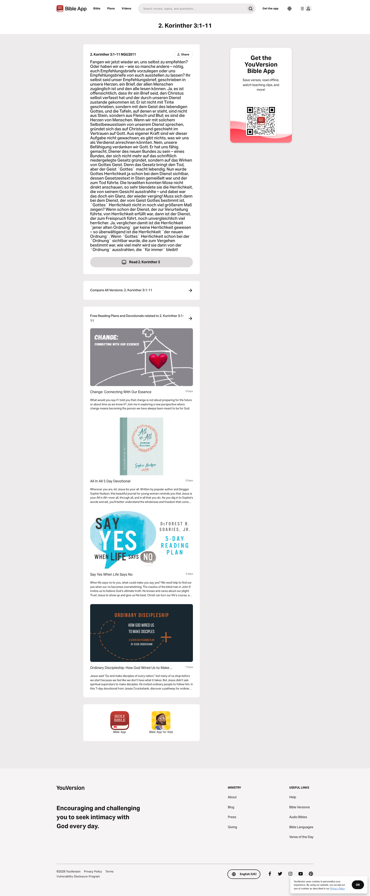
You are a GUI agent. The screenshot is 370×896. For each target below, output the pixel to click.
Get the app (270, 8)
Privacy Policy (93, 871)
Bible (96, 8)
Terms (109, 871)
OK (358, 884)
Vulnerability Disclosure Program (78, 876)
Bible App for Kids (161, 732)
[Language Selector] (289, 8)
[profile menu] (305, 8)
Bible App (119, 732)
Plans (111, 8)
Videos (126, 8)
